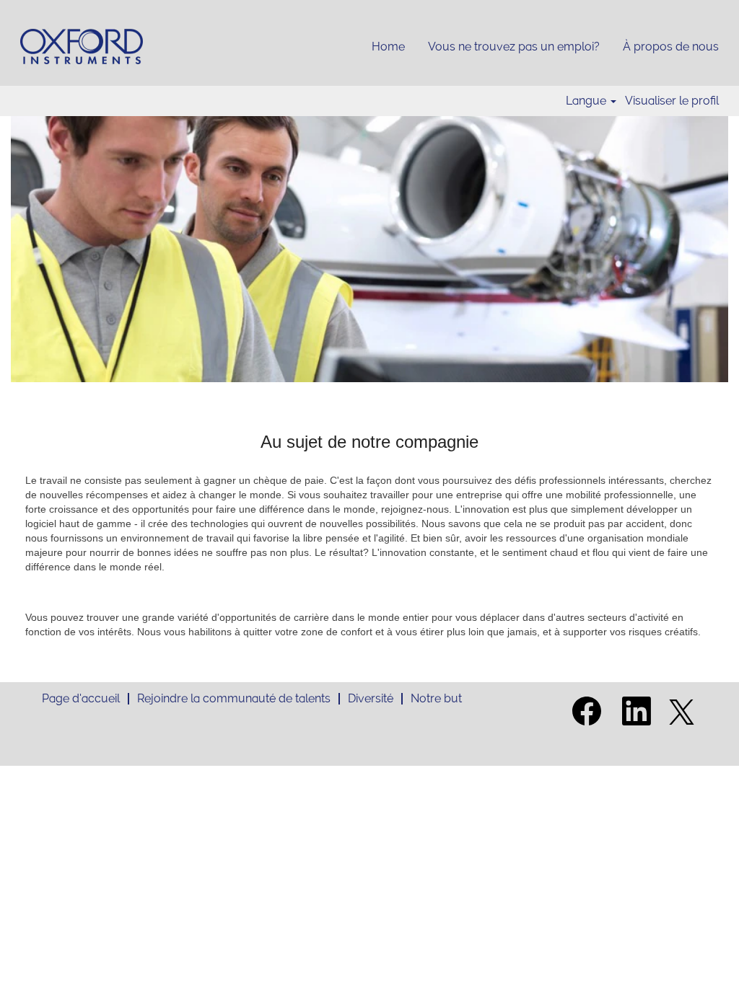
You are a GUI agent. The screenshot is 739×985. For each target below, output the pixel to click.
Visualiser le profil (672, 100)
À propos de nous (671, 46)
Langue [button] (587, 100)
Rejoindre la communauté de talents (234, 698)
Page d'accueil (81, 698)
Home (388, 46)
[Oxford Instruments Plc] (81, 46)
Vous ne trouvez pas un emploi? (514, 46)
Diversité (370, 698)
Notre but (436, 698)
